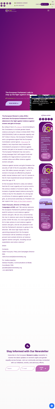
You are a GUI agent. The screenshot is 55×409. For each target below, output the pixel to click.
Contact (38, 4)
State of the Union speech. (23, 201)
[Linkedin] (4, 6)
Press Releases (44, 135)
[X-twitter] (4, 3)
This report (25, 142)
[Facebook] (1, 3)
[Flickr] (7, 3)
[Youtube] (10, 3)
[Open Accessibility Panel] (51, 405)
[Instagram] (1, 6)
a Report (19, 127)
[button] (48, 10)
